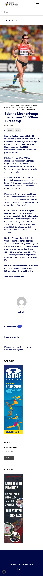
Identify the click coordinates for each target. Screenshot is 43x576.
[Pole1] (13, 542)
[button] (4, 572)
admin (10, 130)
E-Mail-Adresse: (11, 447)
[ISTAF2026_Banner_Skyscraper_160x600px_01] (13, 433)
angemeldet (17, 347)
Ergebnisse (8, 125)
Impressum (21, 568)
